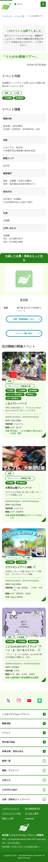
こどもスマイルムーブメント (16, 714)
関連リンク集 (7, 818)
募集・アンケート (10, 770)
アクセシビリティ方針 (11, 813)
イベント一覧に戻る (23, 333)
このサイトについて (10, 809)
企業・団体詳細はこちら (23, 319)
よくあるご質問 (31, 813)
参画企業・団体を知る (12, 751)
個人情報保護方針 (32, 809)
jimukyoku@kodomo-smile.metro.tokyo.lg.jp (27, 839)
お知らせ (6, 780)
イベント (6, 733)
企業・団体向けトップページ (16, 799)
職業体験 (6, 723)
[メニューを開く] (43, 4)
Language (29, 818)
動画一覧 (6, 761)
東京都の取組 (8, 742)
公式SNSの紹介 (9, 790)
